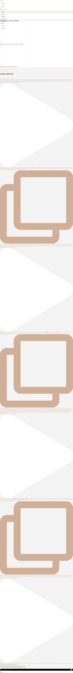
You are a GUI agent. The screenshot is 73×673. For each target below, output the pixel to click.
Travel (1, 42)
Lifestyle (3, 2)
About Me (3, 7)
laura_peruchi (6, 73)
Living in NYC (4, 4)
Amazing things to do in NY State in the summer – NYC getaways (12, 44)
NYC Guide (3, 3)
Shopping (3, 6)
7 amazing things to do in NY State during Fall (8, 66)
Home (3, 1)
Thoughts (3, 5)
